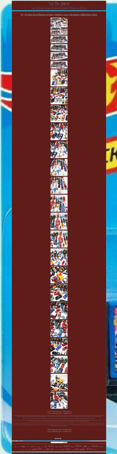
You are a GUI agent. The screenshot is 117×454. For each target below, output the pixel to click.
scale (85, 446)
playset (101, 446)
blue (45, 446)
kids (40, 449)
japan (19, 446)
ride (52, 449)
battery (72, 446)
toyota (60, 446)
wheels (68, 449)
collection (33, 446)
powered (22, 449)
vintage (23, 446)
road (44, 449)
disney (62, 449)
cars (47, 449)
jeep (59, 449)
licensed (38, 446)
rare (56, 449)
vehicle (78, 446)
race (27, 446)
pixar (26, 449)
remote (82, 449)
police (95, 449)
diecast (89, 449)
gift (15, 446)
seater (72, 449)
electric (51, 446)
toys (29, 449)
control (34, 449)
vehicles (94, 446)
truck (77, 449)
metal (56, 446)
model (66, 446)
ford (89, 446)
